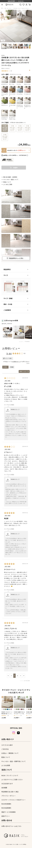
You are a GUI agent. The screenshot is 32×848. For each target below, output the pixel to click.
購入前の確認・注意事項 (10, 177)
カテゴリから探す (7, 745)
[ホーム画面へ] (1, 8)
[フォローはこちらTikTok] (18, 732)
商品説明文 (7, 269)
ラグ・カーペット (8, 8)
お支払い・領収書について (9, 753)
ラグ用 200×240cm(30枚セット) (4, 137)
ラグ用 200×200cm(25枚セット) (27, 128)
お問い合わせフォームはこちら (11, 826)
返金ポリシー (5, 816)
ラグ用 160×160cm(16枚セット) (12, 128)
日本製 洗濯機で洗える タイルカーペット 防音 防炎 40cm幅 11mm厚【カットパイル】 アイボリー (19, 712)
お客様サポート (16, 361)
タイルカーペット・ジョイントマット (21, 8)
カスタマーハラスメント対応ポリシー (13, 800)
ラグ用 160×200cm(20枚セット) (4, 128)
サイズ (6, 275)
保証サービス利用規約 (8, 812)
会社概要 (4, 788)
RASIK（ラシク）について (9, 775)
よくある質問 (5, 765)
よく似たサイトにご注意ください (12, 779)
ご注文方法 (5, 749)
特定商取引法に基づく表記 (9, 792)
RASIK (3, 55)
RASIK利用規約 (6, 804)
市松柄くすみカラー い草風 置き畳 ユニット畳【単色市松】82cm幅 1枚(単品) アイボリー (7, 712)
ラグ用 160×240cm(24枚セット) (19, 128)
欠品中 (15, 168)
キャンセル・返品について (10, 179)
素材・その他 (8, 304)
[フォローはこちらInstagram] (13, 732)
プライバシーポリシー (8, 796)
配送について (7, 182)
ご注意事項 (7, 310)
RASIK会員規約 (6, 808)
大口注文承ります (7, 783)
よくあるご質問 (7, 184)
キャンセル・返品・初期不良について (13, 761)
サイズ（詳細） (9, 298)
